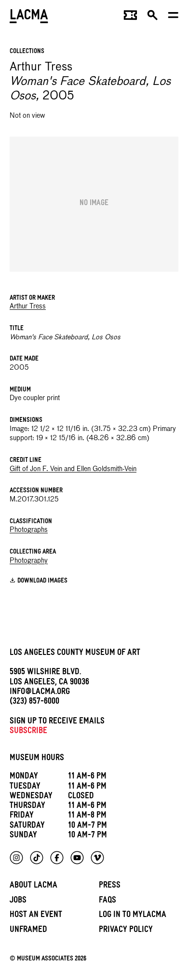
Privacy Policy (126, 930)
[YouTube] (77, 857)
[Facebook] (57, 857)
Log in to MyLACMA (132, 915)
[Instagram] (16, 857)
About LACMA (33, 886)
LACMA (29, 17)
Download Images (42, 581)
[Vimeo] (97, 857)
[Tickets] (130, 17)
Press (110, 886)
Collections (27, 52)
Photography (29, 560)
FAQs (107, 901)
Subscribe (28, 732)
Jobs (18, 901)
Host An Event (36, 915)
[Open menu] (173, 17)
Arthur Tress (28, 306)
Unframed (28, 930)
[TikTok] (36, 857)
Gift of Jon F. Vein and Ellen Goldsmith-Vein (73, 469)
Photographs (29, 530)
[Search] (152, 17)
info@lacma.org (40, 692)
